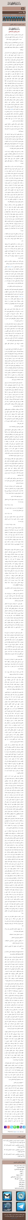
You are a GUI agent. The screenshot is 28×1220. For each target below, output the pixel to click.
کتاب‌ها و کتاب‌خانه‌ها (19, 1188)
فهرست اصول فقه (18, 1179)
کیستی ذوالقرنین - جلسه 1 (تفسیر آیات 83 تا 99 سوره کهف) (14, 1146)
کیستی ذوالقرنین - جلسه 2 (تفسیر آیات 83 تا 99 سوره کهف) (14, 1151)
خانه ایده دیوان (14, 1218)
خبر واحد (21, 296)
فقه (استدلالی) (20, 1168)
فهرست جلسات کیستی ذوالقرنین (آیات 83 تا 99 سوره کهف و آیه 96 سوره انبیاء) (14, 1142)
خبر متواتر (10, 267)
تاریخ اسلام (21, 1186)
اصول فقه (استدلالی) (19, 1169)
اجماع (21, 1171)
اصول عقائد (21, 1184)
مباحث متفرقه (16, 1132)
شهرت (21, 1173)
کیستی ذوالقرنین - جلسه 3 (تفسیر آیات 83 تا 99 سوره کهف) (14, 1155)
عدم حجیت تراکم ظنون (16, 1177)
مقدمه (11, 109)
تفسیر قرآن (21, 1183)
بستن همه (16, 1166)
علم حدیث (21, 1181)
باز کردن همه (22, 1166)
